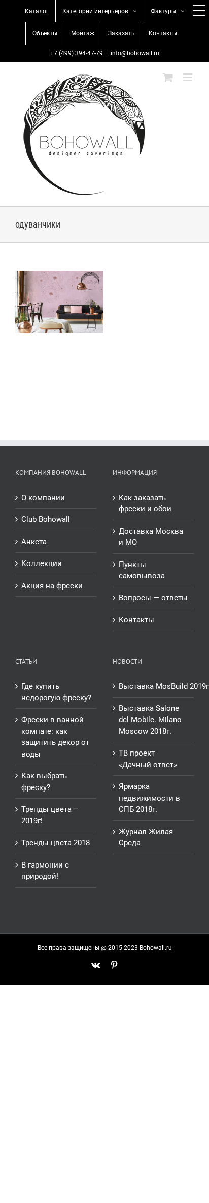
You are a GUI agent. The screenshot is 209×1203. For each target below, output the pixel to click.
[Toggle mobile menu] (188, 77)
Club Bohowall (45, 519)
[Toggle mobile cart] (168, 77)
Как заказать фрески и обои (145, 503)
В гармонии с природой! (45, 870)
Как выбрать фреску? (44, 781)
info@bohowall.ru (135, 53)
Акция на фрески (52, 585)
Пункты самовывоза (142, 570)
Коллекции (41, 563)
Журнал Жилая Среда (146, 837)
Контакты (136, 619)
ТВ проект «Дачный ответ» (148, 758)
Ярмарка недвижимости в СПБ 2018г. (149, 798)
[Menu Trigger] (199, 10)
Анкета (34, 541)
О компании (43, 497)
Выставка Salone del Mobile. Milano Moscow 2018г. (150, 720)
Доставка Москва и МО (151, 537)
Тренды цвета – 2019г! (50, 815)
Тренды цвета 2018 (55, 842)
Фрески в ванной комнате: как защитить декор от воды (55, 737)
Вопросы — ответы (153, 598)
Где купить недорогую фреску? (56, 692)
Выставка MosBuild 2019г (154, 686)
